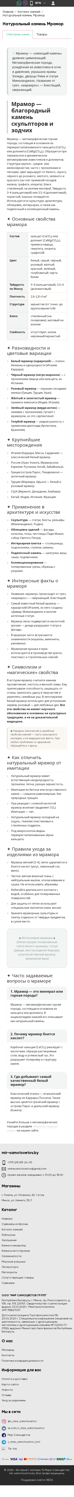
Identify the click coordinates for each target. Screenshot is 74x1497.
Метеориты (9, 1272)
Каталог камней (12, 1229)
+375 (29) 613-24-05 (20, 1162)
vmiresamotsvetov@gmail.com (27, 1169)
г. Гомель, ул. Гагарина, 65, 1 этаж (23, 1195)
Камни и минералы (14, 1245)
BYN (38, 3)
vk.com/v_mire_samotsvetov (26, 1428)
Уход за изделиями (14, 1400)
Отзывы (6, 1395)
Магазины (8, 1350)
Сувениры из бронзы (15, 1224)
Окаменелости (12, 1256)
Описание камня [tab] (17, 34)
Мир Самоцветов (19, 1435)
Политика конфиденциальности (22, 1361)
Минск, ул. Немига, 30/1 (17, 1200)
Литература (10, 1267)
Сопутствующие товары (18, 1277)
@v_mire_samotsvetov (22, 1421)
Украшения (9, 1240)
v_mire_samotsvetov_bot (24, 1442)
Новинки (7, 1219)
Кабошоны (8, 1235)
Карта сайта (10, 1384)
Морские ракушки (13, 1261)
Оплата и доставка (14, 1379)
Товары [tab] (41, 34)
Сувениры (8, 1283)
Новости (7, 1390)
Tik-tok (12, 1449)
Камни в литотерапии (16, 1251)
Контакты (8, 1355)
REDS (49, 1480)
